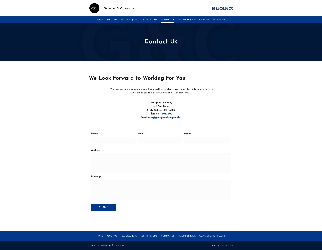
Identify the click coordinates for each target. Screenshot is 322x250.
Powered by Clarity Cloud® (221, 245)
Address (95, 150)
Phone (187, 134)
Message (96, 177)
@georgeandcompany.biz (167, 117)
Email (142, 134)
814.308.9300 (222, 9)
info (150, 117)
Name (95, 134)
